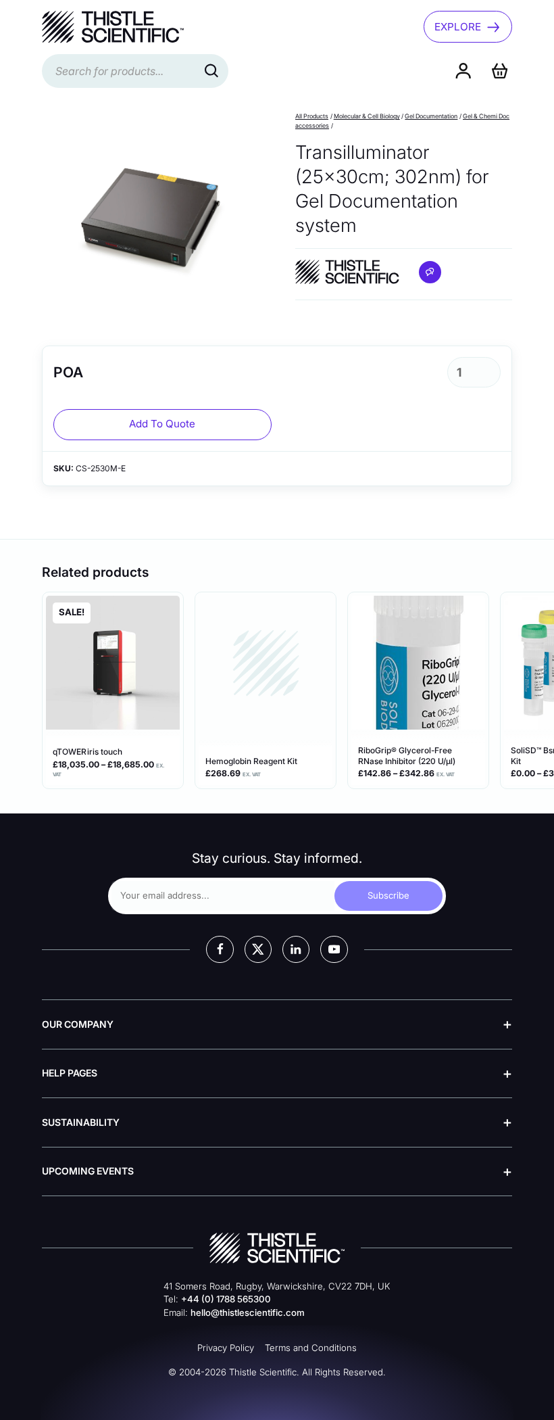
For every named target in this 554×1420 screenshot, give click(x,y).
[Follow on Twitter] (258, 949)
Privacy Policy (225, 1347)
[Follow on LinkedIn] (295, 949)
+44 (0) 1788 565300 (226, 1299)
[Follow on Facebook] (219, 949)
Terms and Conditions (311, 1347)
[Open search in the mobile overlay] (135, 71)
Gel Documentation (431, 116)
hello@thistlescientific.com (248, 1312)
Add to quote (162, 423)
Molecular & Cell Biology (367, 116)
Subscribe (388, 895)
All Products (311, 116)
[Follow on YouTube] (333, 949)
